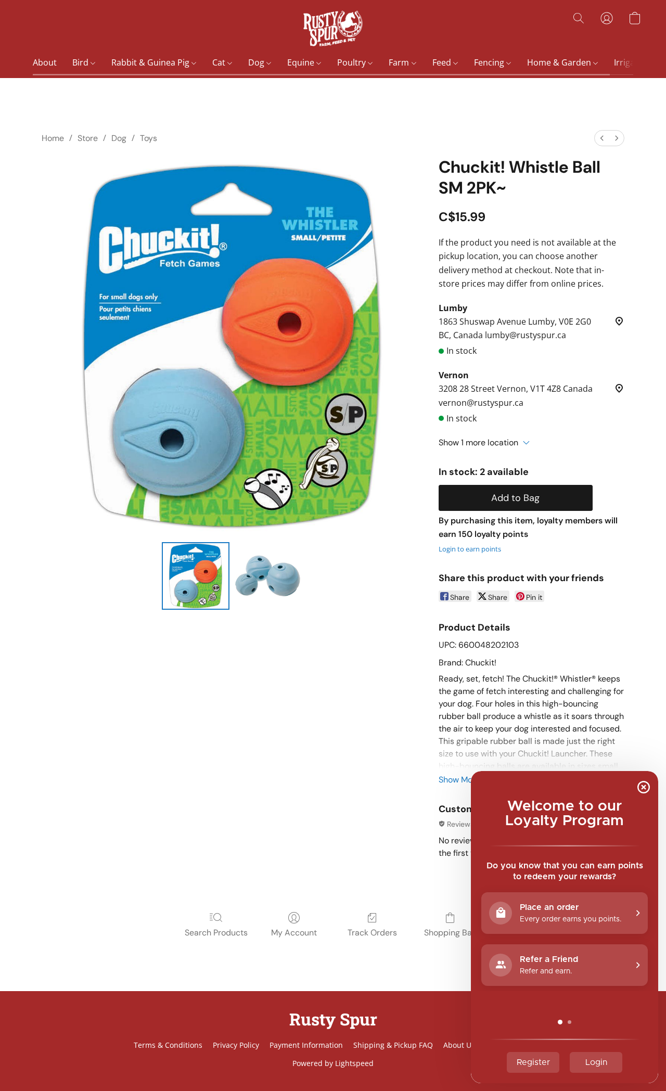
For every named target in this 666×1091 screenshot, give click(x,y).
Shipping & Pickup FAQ (393, 1045)
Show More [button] (459, 779)
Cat (219, 62)
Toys (148, 138)
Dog (257, 62)
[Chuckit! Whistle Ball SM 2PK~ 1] (267, 576)
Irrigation (633, 62)
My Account (294, 932)
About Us (459, 1045)
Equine (301, 62)
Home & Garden (560, 62)
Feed (442, 62)
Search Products (216, 932)
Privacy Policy (236, 1045)
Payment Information (306, 1045)
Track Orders (372, 932)
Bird (81, 62)
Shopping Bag (450, 932)
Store (88, 138)
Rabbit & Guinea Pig (151, 62)
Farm (400, 62)
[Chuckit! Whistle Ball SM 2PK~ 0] (195, 576)
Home (53, 138)
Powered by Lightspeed (333, 1063)
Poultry (352, 62)
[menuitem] (602, 138)
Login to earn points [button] (470, 549)
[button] (333, 28)
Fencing (490, 62)
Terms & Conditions (168, 1045)
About (45, 62)
